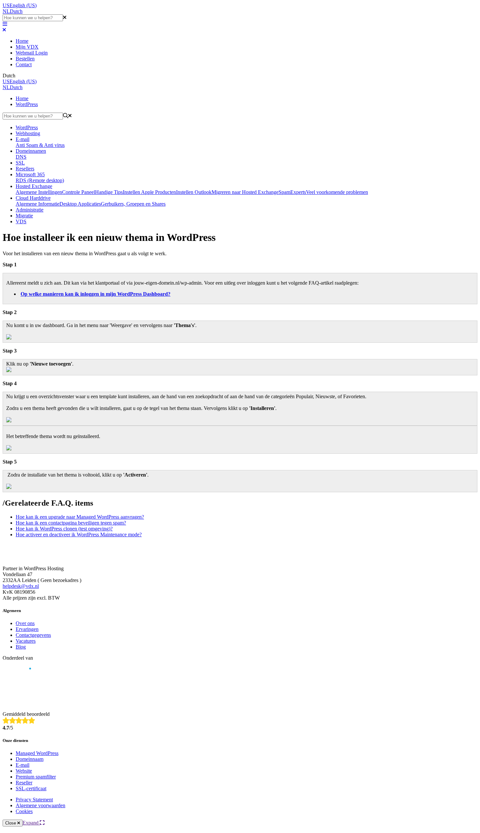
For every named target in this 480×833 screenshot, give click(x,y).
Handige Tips (109, 192)
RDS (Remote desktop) (40, 180)
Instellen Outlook (194, 192)
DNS (21, 157)
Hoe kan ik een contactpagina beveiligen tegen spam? (71, 523)
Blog (21, 647)
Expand (31, 822)
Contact (24, 64)
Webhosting (28, 133)
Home (22, 41)
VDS (21, 221)
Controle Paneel (78, 192)
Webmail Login (32, 52)
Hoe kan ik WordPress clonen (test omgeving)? (64, 528)
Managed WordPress (37, 753)
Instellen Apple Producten (149, 192)
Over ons (25, 623)
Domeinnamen (31, 151)
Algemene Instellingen (39, 192)
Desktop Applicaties (80, 204)
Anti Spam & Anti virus (40, 145)
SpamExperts (292, 192)
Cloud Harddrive (33, 198)
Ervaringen (27, 629)
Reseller (24, 782)
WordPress (27, 104)
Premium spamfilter (36, 776)
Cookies (24, 811)
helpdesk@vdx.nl (21, 586)
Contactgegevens (33, 635)
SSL (20, 162)
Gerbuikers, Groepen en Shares (133, 204)
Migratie (24, 215)
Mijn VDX (27, 47)
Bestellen (25, 58)
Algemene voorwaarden (40, 805)
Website (24, 771)
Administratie (29, 209)
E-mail (22, 139)
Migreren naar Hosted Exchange (245, 192)
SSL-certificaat (31, 788)
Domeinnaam (29, 759)
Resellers (25, 168)
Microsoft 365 (30, 174)
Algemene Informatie (37, 204)
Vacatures (26, 641)
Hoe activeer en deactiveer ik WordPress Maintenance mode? (79, 534)
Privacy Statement (34, 799)
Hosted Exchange (34, 186)
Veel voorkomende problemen (337, 192)
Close (11, 823)
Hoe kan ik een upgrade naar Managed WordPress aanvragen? (80, 517)
